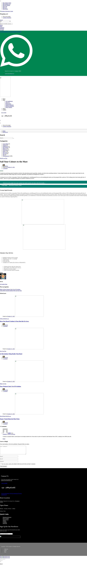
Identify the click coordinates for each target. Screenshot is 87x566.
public (4, 151)
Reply (4, 438)
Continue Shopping (7, 17)
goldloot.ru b (5, 146)
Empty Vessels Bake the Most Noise (10, 419)
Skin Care (5, 152)
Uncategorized (6, 156)
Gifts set (4, 145)
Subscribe (5, 523)
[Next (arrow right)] (1, 560)
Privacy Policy (6, 518)
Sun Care (5, 153)
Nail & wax (5, 132)
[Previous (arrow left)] (0, 560)
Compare (5, 522)
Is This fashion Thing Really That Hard (11, 354)
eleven (6, 166)
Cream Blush (5, 143)
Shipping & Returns (7, 517)
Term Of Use (5, 519)
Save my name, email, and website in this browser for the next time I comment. (18, 464)
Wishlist (4, 521)
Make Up (5, 148)
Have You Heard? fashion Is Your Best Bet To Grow (14, 321)
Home (4, 130)
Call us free (3, 112)
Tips (4, 154)
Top (1, 556)
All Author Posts (3, 284)
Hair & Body (5, 147)
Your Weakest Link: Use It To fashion (10, 386)
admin (9, 433)
